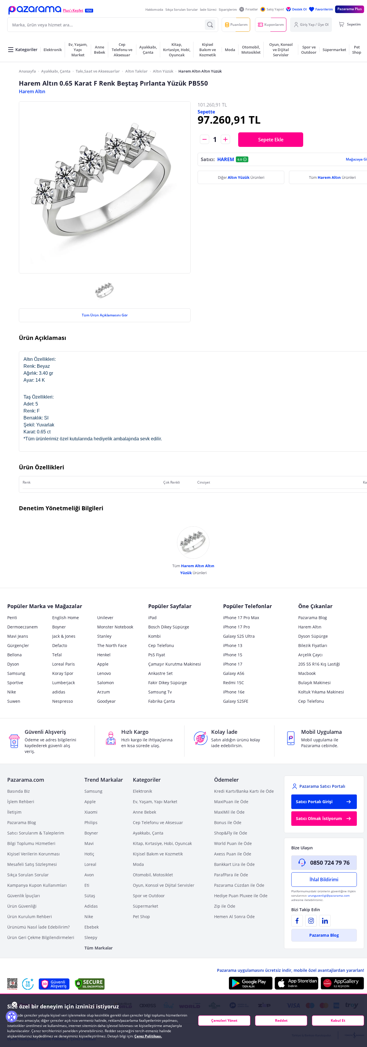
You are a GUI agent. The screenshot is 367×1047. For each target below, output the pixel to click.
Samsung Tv (160, 692)
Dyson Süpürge (313, 636)
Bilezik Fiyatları (312, 645)
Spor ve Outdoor (149, 895)
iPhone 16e (234, 692)
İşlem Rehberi (20, 801)
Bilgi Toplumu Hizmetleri (31, 843)
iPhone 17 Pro (236, 627)
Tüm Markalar (98, 948)
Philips (90, 822)
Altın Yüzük (163, 71)
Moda (138, 864)
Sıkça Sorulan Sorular (181, 9)
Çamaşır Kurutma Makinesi (174, 664)
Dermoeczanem (22, 627)
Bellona (14, 654)
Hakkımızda (154, 9)
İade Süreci (208, 9)
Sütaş (89, 895)
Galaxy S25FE (235, 701)
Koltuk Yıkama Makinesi (321, 692)
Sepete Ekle (270, 139)
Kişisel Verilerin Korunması (33, 854)
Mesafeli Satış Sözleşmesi (32, 864)
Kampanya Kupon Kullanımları (37, 885)
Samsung (16, 673)
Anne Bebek (144, 812)
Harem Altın (32, 91)
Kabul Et (338, 1020)
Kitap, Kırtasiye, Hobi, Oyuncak (162, 843)
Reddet (281, 1020)
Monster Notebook (115, 627)
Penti (12, 617)
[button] (34, 10)
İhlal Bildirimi (324, 879)
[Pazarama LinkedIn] (325, 921)
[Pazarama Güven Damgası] (28, 984)
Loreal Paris (63, 664)
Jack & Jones (63, 636)
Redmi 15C (233, 682)
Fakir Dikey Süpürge (167, 682)
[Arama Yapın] (210, 24)
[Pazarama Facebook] (297, 921)
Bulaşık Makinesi (314, 682)
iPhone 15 (232, 654)
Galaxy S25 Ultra (239, 636)
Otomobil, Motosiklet (153, 874)
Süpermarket (145, 906)
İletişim (14, 812)
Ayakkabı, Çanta (55, 71)
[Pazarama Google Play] (250, 983)
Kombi (154, 636)
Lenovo (104, 673)
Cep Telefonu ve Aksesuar (158, 822)
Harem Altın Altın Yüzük (200, 71)
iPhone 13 (232, 645)
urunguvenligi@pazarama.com (329, 895)
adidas (58, 692)
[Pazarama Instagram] (311, 921)
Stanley (104, 636)
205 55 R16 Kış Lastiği (319, 664)
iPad (152, 617)
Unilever (105, 617)
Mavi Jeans (17, 636)
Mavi (89, 843)
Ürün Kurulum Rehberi (29, 916)
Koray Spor (62, 673)
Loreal (90, 864)
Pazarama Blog (312, 617)
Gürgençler (18, 645)
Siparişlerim (228, 9)
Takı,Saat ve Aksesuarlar (98, 71)
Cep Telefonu (161, 645)
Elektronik (142, 791)
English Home (65, 617)
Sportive (15, 682)
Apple (103, 664)
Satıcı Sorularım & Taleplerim (35, 833)
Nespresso (62, 701)
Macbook (307, 673)
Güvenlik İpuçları (23, 895)
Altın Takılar (136, 71)
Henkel (104, 654)
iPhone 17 (232, 664)
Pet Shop (141, 916)
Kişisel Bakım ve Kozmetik (158, 854)
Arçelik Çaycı (310, 654)
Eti (86, 885)
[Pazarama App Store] (296, 983)
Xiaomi (90, 812)
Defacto (59, 645)
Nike (11, 692)
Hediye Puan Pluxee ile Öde (240, 895)
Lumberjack (63, 682)
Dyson (13, 664)
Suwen (13, 701)
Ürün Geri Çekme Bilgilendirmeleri (40, 937)
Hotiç (89, 854)
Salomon (105, 682)
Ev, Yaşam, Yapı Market (155, 801)
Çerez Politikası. (148, 1036)
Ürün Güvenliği (22, 906)
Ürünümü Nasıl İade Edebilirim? (38, 927)
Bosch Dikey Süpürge (168, 627)
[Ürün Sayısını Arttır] (225, 139)
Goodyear (106, 701)
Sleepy (90, 937)
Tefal (57, 654)
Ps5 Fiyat (156, 654)
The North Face (112, 645)
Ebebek (91, 927)
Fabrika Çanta (161, 701)
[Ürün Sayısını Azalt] (204, 139)
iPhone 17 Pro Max (241, 617)
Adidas (91, 906)
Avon (89, 874)
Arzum (103, 692)
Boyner (59, 627)
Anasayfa (27, 71)
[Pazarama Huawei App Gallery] (342, 983)
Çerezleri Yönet (224, 1020)
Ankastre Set (160, 673)
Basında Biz (18, 791)
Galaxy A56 (233, 673)
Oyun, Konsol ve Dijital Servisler (163, 885)
